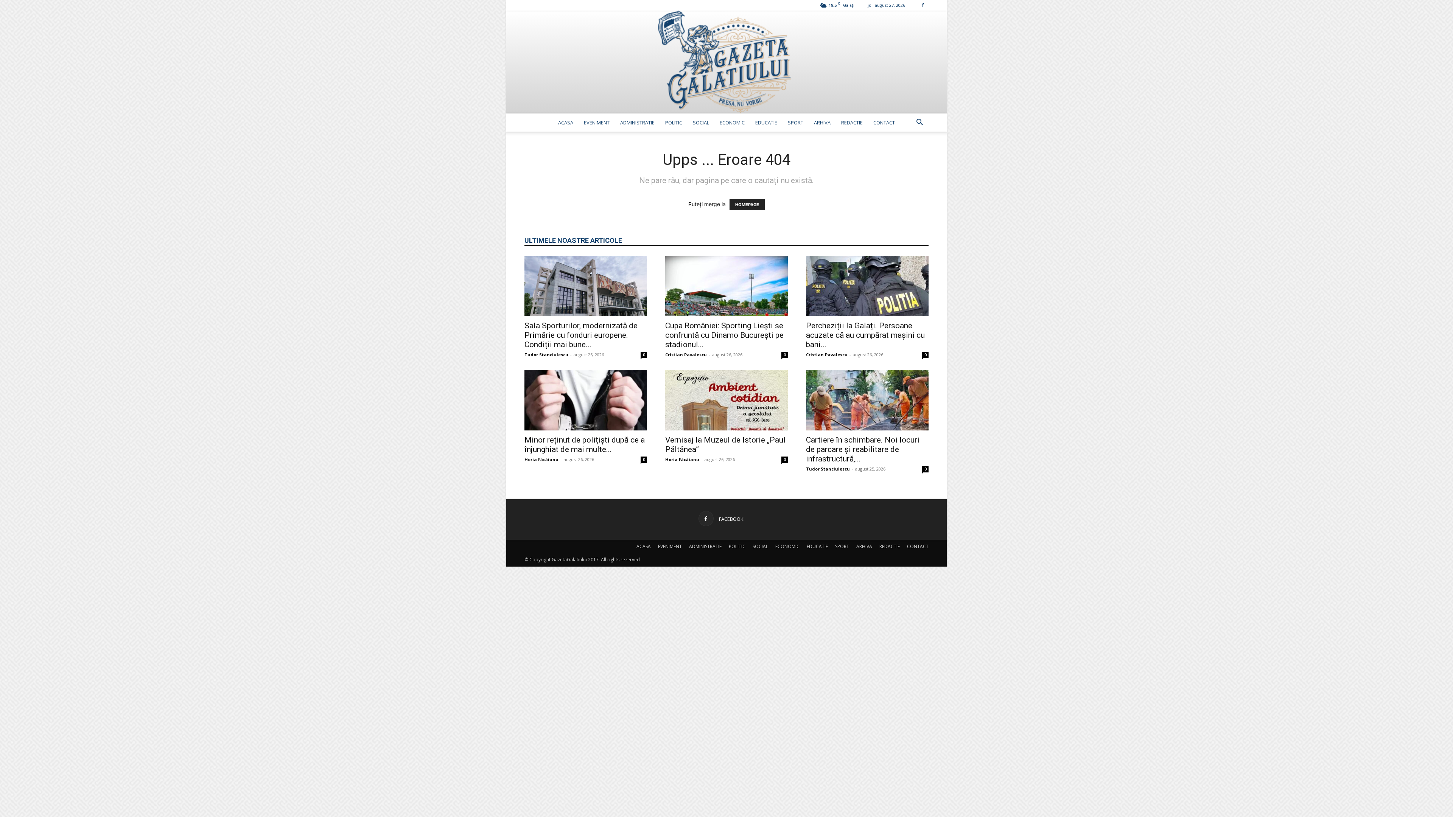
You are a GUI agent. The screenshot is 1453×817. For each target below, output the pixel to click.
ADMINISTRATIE (637, 122)
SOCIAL (701, 122)
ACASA (565, 122)
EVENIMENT (597, 122)
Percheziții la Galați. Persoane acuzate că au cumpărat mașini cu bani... (865, 335)
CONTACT (884, 122)
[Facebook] (923, 5)
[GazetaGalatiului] (726, 62)
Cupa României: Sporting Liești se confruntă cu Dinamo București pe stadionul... (724, 335)
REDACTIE (852, 122)
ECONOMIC (732, 122)
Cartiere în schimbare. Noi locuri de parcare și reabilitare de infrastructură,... (862, 449)
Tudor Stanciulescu (546, 354)
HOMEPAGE (747, 204)
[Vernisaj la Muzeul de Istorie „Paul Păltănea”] (726, 400)
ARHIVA (822, 122)
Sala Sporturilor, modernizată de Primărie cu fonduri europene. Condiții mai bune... (581, 335)
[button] (919, 123)
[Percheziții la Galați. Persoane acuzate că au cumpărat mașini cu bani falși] (867, 286)
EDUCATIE (766, 122)
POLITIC (673, 122)
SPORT (795, 122)
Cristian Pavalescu (686, 354)
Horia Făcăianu (541, 459)
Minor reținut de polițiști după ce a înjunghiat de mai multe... (584, 444)
